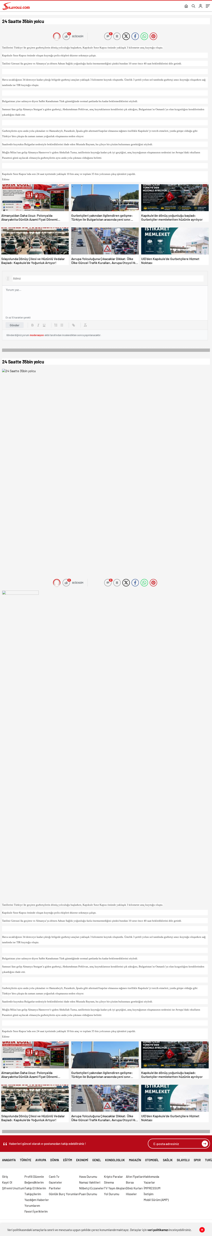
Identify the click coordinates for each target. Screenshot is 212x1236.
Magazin (135, 1160)
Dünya (54, 1160)
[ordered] (56, 325)
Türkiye (25, 1158)
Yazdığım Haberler (36, 1200)
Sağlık (168, 1160)
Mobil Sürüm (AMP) (156, 1200)
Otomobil (152, 1160)
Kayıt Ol (7, 1182)
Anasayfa (9, 1160)
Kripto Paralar (113, 1176)
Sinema (109, 1182)
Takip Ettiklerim (35, 1188)
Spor (197, 1160)
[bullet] (62, 325)
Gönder (14, 325)
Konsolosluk (115, 1160)
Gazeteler (55, 1182)
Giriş (5, 1176)
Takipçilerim (32, 1194)
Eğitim (67, 1160)
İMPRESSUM (152, 1188)
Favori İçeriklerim (36, 1211)
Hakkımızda (151, 1176)
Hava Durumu (88, 1176)
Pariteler (55, 1188)
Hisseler (131, 1194)
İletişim (148, 1194)
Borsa (130, 1182)
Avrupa (40, 1160)
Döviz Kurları (134, 1188)
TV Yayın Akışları (115, 1188)
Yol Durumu (111, 1194)
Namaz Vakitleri (89, 1182)
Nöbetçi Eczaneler (91, 1188)
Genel (96, 1160)
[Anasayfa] (186, 6)
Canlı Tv (54, 1176)
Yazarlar (149, 1182)
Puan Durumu (88, 1194)
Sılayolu (183, 1158)
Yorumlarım (32, 1205)
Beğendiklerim (34, 1182)
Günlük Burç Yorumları (64, 1194)
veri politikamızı (157, 1230)
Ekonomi (82, 1160)
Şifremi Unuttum (13, 1188)
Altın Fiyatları (135, 1176)
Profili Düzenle (34, 1176)
